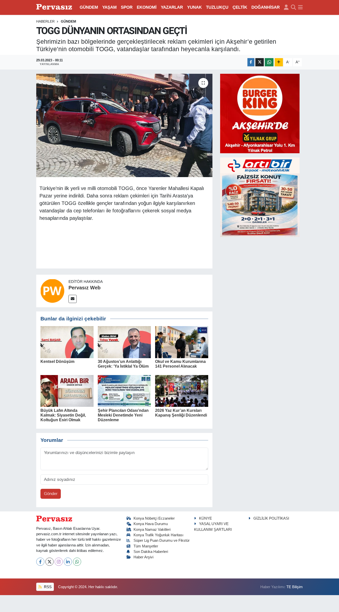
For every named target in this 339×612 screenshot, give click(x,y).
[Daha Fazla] (279, 62)
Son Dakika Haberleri (151, 552)
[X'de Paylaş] (259, 62)
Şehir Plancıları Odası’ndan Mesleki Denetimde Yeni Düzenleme (123, 415)
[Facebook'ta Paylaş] (250, 62)
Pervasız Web (84, 287)
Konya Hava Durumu (151, 524)
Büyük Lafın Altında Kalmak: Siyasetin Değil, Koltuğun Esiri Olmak (63, 415)
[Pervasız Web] (52, 290)
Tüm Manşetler (146, 546)
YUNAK (194, 7)
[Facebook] (40, 562)
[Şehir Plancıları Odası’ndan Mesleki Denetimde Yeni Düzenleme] (124, 390)
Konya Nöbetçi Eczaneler (154, 518)
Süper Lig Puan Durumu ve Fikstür (162, 540)
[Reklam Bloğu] (260, 113)
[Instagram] (59, 562)
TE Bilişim (294, 587)
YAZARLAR (172, 7)
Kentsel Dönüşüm (57, 361)
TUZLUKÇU (217, 7)
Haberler (45, 21)
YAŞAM (109, 7)
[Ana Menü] (300, 7)
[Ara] (293, 7)
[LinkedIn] (68, 562)
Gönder (51, 493)
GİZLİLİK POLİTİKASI (271, 518)
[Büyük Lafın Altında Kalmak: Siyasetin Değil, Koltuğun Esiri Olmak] (67, 390)
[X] (49, 562)
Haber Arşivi (143, 557)
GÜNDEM (89, 7)
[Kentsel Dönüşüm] (67, 342)
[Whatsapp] (77, 562)
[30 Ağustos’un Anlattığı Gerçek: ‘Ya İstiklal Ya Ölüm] (124, 342)
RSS (47, 587)
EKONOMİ (147, 7)
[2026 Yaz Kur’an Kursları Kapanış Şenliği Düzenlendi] (181, 390)
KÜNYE (205, 518)
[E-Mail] (72, 299)
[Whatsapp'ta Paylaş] (269, 62)
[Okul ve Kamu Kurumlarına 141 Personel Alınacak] (181, 342)
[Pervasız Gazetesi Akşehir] (54, 7)
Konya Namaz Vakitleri (152, 530)
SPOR (127, 7)
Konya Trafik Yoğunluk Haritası (158, 535)
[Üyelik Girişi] (286, 7)
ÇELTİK (240, 7)
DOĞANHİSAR (265, 7)
